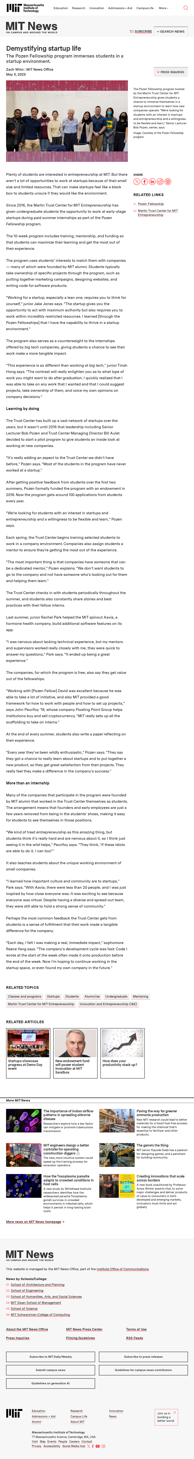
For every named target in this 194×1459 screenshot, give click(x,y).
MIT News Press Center (84, 1329)
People (62, 1441)
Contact (86, 1441)
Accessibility (51, 1446)
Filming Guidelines (80, 1338)
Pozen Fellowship (151, 204)
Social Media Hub (73, 1446)
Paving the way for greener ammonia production (157, 1113)
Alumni (36, 1421)
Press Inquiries (17, 1338)
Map (42, 1441)
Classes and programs (24, 996)
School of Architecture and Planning (37, 1285)
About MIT (77, 1421)
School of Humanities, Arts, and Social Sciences (46, 1296)
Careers (74, 1441)
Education (61, 8)
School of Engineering (27, 1290)
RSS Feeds (134, 1338)
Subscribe (143, 31)
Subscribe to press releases (143, 1357)
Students (72, 996)
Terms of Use (136, 1329)
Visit (35, 1441)
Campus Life (145, 8)
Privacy (36, 1446)
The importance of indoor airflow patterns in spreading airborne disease (68, 1115)
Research (78, 8)
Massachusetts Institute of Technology (58, 1432)
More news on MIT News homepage (33, 1222)
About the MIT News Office (27, 1329)
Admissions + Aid (120, 8)
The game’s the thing (152, 1145)
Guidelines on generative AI (50, 1383)
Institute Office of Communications (123, 1269)
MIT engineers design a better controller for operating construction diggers (66, 1149)
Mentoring (140, 996)
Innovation (96, 8)
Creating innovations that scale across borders (160, 1178)
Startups (53, 996)
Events (51, 1441)
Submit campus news (50, 1370)
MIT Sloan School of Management (36, 1303)
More (163, 8)
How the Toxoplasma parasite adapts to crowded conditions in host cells (68, 1180)
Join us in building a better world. (165, 1417)
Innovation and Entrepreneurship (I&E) (108, 1004)
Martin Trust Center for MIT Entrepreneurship (41, 1004)
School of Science (24, 1308)
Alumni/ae (92, 996)
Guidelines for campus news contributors (143, 1370)
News (113, 1416)
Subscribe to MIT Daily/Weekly (51, 1357)
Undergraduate (116, 996)
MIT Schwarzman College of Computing (40, 1315)
